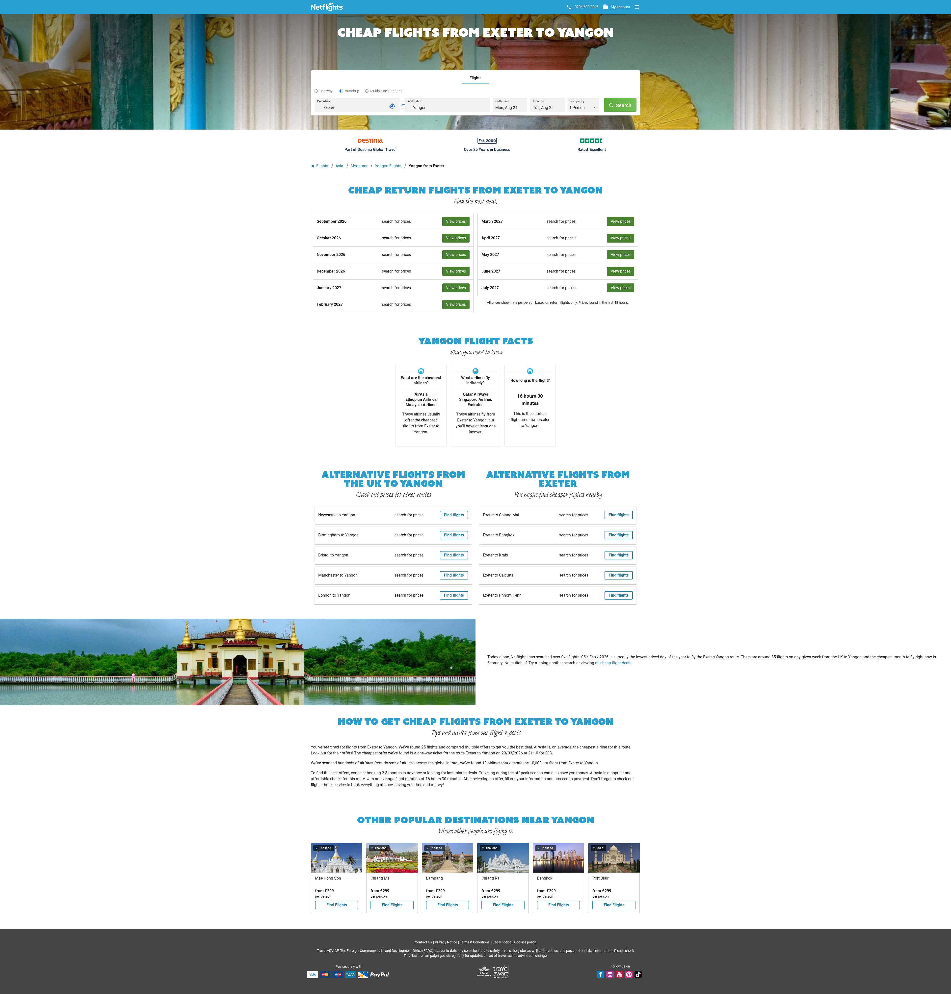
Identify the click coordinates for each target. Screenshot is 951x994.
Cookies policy (525, 942)
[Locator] (392, 106)
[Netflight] (327, 7)
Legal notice (502, 942)
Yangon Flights (388, 166)
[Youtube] (619, 974)
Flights (322, 166)
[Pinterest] (629, 974)
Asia (340, 166)
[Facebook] (600, 974)
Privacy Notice (446, 942)
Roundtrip (351, 91)
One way (326, 91)
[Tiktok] (638, 974)
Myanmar (360, 166)
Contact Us (424, 942)
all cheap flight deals (613, 663)
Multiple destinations (386, 91)
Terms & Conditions (475, 942)
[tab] (475, 78)
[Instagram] (610, 974)
